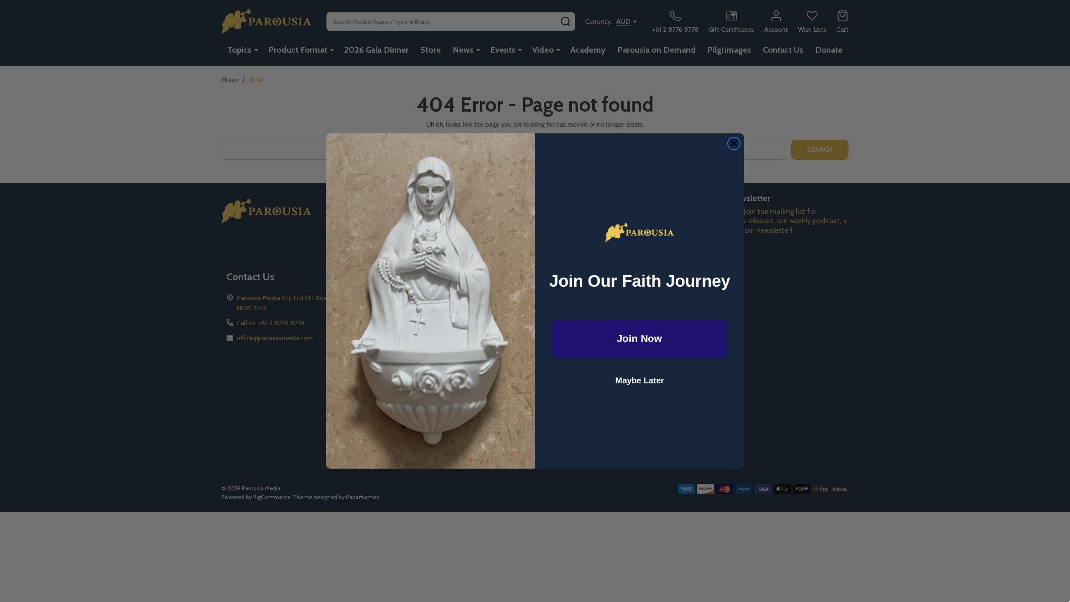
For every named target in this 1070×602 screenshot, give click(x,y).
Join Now (639, 338)
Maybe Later (639, 380)
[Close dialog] (734, 143)
